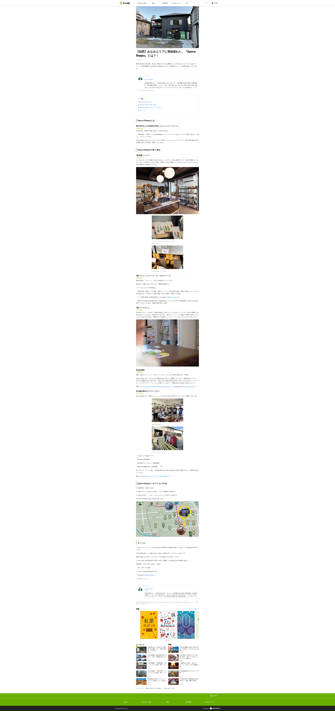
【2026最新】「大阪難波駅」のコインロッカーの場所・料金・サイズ (157, 664)
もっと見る (193, 609)
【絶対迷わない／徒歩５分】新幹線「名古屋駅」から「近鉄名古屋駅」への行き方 (157, 648)
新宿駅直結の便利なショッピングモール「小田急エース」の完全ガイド (157, 680)
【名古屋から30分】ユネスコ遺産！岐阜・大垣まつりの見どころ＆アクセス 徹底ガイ (189, 656)
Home (126, 702)
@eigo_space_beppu (188, 386)
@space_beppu (149, 575)
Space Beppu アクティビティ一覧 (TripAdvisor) (155, 476)
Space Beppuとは (146, 102)
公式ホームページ (142, 578)
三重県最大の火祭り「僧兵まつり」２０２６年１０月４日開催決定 (189, 664)
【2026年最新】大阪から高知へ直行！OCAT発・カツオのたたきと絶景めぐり (189, 648)
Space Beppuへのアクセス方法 (150, 107)
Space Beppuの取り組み (148, 104)
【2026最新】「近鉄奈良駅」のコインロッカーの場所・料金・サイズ (157, 672)
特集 (167, 702)
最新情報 (188, 702)
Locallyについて (209, 702)
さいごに (143, 110)
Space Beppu (149, 79)
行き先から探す (146, 702)
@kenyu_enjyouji (172, 297)
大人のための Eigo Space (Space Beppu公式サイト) (156, 386)
